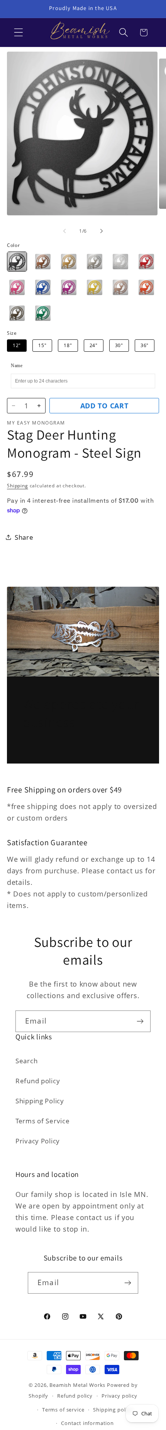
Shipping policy (113, 1409)
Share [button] (24, 537)
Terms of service (63, 1409)
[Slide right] (101, 230)
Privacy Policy (37, 1140)
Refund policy (37, 1080)
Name (17, 365)
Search (26, 1060)
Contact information (87, 1423)
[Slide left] (64, 230)
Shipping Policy (39, 1100)
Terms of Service (42, 1120)
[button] (18, 32)
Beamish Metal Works (77, 1384)
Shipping (17, 485)
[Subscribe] (140, 1021)
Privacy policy (119, 1395)
